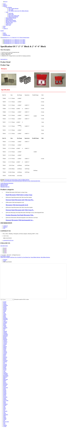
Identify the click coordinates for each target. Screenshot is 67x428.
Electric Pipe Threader (5, 257)
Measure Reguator (4, 184)
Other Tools (8, 25)
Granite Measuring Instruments (7, 183)
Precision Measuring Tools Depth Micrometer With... (20, 215)
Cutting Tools (8, 23)
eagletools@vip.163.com (8, 240)
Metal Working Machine (11, 20)
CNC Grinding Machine (13, 8)
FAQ (4, 27)
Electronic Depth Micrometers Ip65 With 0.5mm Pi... (20, 210)
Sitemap (8, 256)
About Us (5, 5)
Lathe (7, 12)
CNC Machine (9, 7)
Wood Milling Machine (35, 257)
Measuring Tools (9, 22)
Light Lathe (10, 13)
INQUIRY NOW (4, 245)
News (4, 26)
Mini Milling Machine (45, 257)
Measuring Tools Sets (5, 186)
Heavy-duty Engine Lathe (13, 15)
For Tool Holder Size (25, 257)
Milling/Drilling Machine (11, 17)
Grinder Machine (9, 19)
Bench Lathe (11, 14)
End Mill (19, 257)
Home (4, 3)
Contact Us (5, 28)
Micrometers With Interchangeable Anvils (17, 205)
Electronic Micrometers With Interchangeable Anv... (20, 220)
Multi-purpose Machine (13, 16)
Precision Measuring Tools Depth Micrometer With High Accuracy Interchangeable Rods (21, 180)
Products (5, 6)
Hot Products (3, 256)
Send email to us (4, 59)
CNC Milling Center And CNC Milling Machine (18, 10)
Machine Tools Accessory (11, 21)
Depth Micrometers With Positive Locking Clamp (19, 195)
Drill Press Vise (13, 257)
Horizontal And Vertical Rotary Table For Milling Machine (17, 179)
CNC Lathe (10, 9)
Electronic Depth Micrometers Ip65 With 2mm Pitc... (20, 200)
